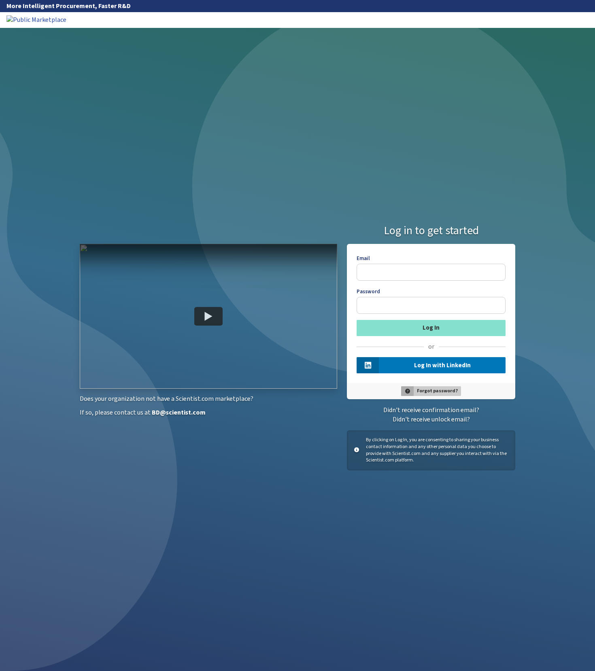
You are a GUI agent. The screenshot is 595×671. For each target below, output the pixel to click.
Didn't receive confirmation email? (431, 410)
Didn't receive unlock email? (431, 419)
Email (363, 258)
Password (368, 291)
